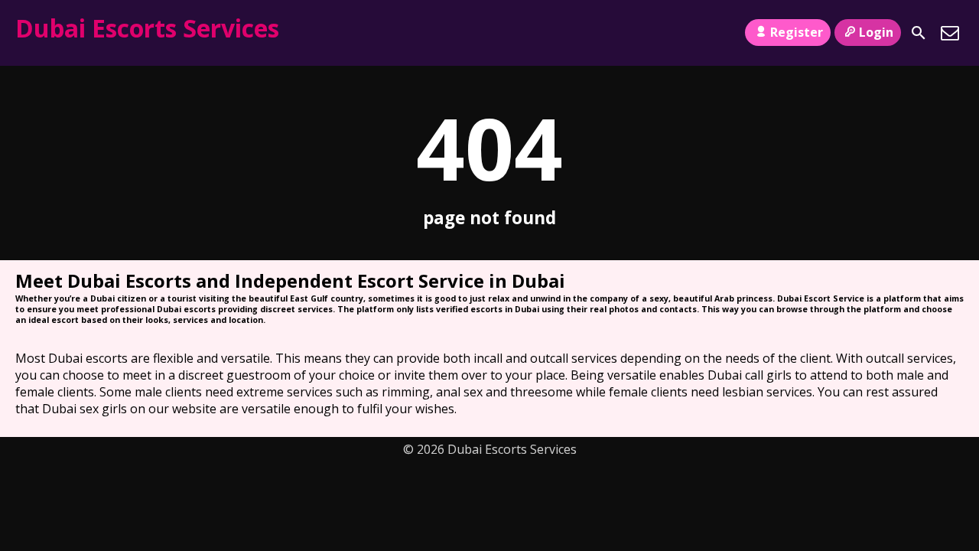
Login (876, 32)
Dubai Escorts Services (147, 27)
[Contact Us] (950, 33)
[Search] (918, 33)
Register (796, 32)
